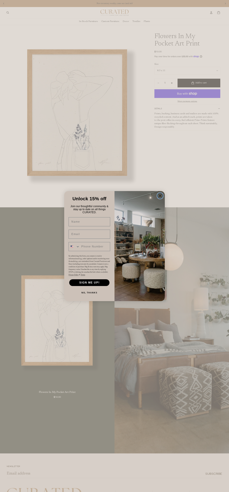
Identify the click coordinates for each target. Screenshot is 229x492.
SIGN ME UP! (89, 282)
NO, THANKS (89, 293)
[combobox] (74, 246)
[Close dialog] (160, 196)
